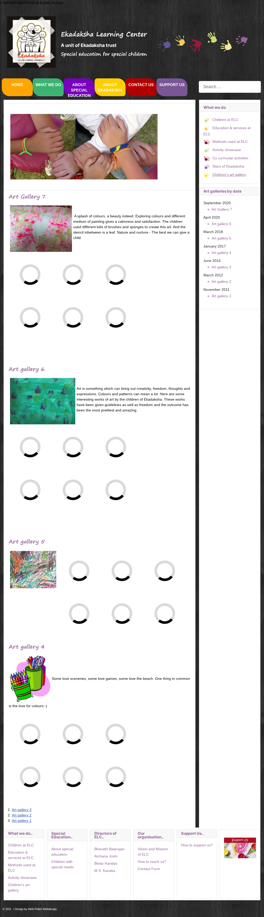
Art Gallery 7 (222, 209)
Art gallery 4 (221, 253)
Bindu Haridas (105, 863)
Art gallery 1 (21, 821)
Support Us (172, 84)
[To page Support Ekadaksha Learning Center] (240, 847)
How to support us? (197, 845)
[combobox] (230, 87)
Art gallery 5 (221, 238)
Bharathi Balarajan (109, 849)
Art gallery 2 (21, 815)
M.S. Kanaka (104, 871)
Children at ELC (21, 845)
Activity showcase (22, 877)
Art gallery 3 (21, 810)
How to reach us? (152, 862)
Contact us (141, 84)
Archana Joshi (106, 856)
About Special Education (79, 90)
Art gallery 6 (221, 224)
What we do (48, 84)
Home (17, 84)
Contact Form (149, 869)
